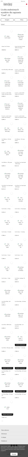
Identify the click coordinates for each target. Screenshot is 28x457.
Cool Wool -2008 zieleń (6, 324)
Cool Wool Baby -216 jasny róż (7, 395)
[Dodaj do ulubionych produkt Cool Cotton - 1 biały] (12, 263)
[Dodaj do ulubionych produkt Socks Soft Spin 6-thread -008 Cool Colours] (25, 31)
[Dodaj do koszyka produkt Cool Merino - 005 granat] (11, 159)
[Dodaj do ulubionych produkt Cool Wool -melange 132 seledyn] (25, 263)
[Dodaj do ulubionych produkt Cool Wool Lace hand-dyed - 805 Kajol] (25, 170)
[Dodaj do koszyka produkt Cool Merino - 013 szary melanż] (24, 135)
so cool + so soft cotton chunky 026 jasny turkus (6, 93)
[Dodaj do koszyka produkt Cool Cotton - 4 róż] (24, 251)
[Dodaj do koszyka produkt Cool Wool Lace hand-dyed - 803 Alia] (11, 182)
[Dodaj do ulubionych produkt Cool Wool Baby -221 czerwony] (25, 309)
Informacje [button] (4, 433)
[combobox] (14, 24)
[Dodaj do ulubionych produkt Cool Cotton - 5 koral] (12, 240)
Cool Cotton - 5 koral (6, 255)
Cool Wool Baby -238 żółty (20, 301)
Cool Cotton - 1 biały (6, 278)
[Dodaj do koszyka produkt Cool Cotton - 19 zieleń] (11, 228)
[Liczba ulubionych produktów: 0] (23, 4)
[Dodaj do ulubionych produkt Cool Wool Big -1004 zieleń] (12, 54)
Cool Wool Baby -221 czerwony (19, 325)
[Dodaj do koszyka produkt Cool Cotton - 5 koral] (11, 251)
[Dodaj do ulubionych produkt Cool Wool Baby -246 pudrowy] (12, 286)
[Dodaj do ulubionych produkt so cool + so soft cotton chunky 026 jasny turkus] (12, 77)
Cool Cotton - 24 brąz (6, 208)
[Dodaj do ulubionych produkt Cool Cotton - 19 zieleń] (12, 216)
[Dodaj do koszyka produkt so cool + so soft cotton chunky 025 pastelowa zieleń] (24, 112)
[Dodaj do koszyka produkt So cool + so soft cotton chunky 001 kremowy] (11, 112)
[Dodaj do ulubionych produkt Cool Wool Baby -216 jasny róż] (12, 379)
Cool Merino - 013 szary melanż (20, 140)
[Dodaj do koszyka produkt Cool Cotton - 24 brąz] (11, 205)
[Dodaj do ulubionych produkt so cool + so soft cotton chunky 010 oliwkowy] (25, 77)
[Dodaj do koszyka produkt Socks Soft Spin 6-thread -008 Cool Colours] (24, 43)
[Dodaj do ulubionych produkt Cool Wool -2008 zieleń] (12, 309)
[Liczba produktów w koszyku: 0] (25, 4)
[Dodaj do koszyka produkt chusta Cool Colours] (11, 43)
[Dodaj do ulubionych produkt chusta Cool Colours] (12, 31)
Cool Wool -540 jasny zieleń (7, 347)
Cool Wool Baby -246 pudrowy (6, 302)
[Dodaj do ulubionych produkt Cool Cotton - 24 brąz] (12, 193)
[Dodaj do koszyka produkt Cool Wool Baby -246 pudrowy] (11, 298)
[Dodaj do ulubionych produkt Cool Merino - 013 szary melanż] (25, 124)
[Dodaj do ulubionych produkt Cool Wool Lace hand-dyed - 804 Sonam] (25, 147)
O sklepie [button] (3, 437)
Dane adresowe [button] (5, 430)
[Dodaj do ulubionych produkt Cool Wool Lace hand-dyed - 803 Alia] (12, 170)
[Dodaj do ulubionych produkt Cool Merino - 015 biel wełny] (12, 124)
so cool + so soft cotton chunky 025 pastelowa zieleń (20, 117)
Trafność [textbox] (3, 24)
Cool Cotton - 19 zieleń (6, 231)
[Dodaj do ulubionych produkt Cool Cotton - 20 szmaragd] (25, 193)
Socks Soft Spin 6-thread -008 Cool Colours (20, 47)
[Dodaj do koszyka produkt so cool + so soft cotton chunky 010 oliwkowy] (24, 89)
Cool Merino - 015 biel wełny (6, 140)
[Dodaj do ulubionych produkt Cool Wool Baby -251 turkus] (12, 355)
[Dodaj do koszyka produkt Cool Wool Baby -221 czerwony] (24, 321)
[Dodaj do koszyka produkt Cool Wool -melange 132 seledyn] (24, 275)
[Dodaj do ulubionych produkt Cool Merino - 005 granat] (12, 147)
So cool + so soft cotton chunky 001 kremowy (6, 117)
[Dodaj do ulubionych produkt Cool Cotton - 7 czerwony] (25, 332)
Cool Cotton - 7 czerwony (20, 347)
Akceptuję (14, 454)
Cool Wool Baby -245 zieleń (20, 371)
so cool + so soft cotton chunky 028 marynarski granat (19, 70)
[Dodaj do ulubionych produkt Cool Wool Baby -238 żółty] (25, 286)
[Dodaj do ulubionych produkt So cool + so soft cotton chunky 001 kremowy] (12, 100)
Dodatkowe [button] (4, 441)
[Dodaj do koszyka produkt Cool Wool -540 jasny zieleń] (11, 344)
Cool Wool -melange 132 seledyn (20, 279)
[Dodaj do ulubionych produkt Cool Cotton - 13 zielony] (25, 216)
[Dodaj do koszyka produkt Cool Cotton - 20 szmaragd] (24, 205)
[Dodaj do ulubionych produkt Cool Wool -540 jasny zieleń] (12, 332)
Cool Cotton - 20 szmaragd (20, 208)
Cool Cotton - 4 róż (19, 255)
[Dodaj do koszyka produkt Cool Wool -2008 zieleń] (11, 321)
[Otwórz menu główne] (1, 4)
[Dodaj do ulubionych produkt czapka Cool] (12, 402)
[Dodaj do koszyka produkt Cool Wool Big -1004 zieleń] (11, 66)
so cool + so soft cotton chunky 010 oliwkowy (19, 93)
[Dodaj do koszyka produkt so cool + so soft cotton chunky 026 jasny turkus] (11, 89)
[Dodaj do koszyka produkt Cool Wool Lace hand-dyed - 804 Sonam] (24, 159)
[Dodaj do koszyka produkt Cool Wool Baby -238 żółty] (24, 298)
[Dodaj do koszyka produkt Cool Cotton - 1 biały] (11, 275)
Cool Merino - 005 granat (7, 162)
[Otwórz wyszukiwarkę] (20, 4)
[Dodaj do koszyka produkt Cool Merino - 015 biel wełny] (11, 135)
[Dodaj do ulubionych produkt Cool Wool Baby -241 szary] (25, 379)
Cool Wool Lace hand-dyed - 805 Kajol (20, 186)
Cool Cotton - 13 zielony (20, 231)
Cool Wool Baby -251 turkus (6, 372)
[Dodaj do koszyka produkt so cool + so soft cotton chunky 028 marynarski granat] (24, 66)
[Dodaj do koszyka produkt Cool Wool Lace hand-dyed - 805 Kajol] (24, 182)
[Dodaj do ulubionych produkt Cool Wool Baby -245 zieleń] (25, 355)
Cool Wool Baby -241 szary (20, 394)
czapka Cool (4, 417)
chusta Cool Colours (6, 46)
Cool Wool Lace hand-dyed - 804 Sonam (20, 163)
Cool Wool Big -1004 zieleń (7, 69)
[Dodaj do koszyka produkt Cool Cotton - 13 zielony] (24, 228)
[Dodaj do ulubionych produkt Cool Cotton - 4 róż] (25, 240)
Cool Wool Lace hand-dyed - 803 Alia (7, 186)
